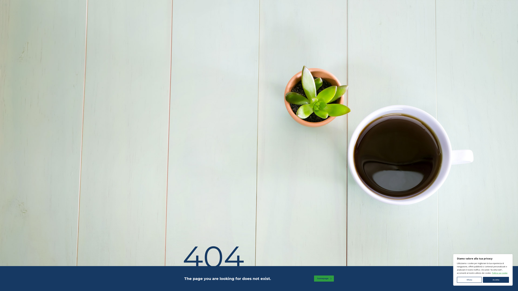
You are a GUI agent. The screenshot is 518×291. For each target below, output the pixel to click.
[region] (483, 270)
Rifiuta (469, 279)
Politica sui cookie (499, 273)
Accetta (496, 279)
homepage (322, 278)
